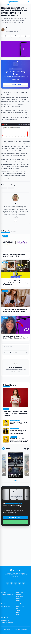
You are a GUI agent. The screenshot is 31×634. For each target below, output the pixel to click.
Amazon (18, 608)
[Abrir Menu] (2, 2)
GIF (7, 352)
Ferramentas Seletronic (7, 622)
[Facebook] (7, 583)
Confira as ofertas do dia (15, 517)
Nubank (11, 187)
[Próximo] (28, 449)
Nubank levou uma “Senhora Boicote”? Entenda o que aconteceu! (15, 337)
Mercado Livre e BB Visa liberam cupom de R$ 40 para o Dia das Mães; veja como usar (15, 282)
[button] (5, 36)
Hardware (18, 594)
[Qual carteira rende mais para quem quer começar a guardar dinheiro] (15, 298)
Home (2, 4)
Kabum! (18, 612)
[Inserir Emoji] (4, 352)
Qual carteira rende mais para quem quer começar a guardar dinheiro (15, 310)
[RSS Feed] (23, 583)
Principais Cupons (5, 606)
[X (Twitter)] (15, 583)
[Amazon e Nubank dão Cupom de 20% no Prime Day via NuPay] (15, 243)
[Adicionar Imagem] (13, 352)
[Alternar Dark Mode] (29, 2)
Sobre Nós (3, 592)
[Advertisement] (15, 543)
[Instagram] (11, 583)
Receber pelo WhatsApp (16, 522)
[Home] (14, 2)
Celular (18, 600)
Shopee (18, 610)
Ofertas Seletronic (5, 620)
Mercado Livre (20, 606)
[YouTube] (19, 583)
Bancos (8, 4)
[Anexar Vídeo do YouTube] (16, 352)
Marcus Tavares (10, 27)
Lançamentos (19, 596)
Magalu (18, 614)
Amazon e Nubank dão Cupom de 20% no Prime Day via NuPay (14, 255)
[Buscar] (26, 2)
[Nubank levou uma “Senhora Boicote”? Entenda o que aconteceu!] (15, 325)
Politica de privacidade (7, 594)
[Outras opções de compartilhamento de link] (25, 36)
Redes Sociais (20, 592)
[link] (15, 221)
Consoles (18, 598)
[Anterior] (25, 449)
